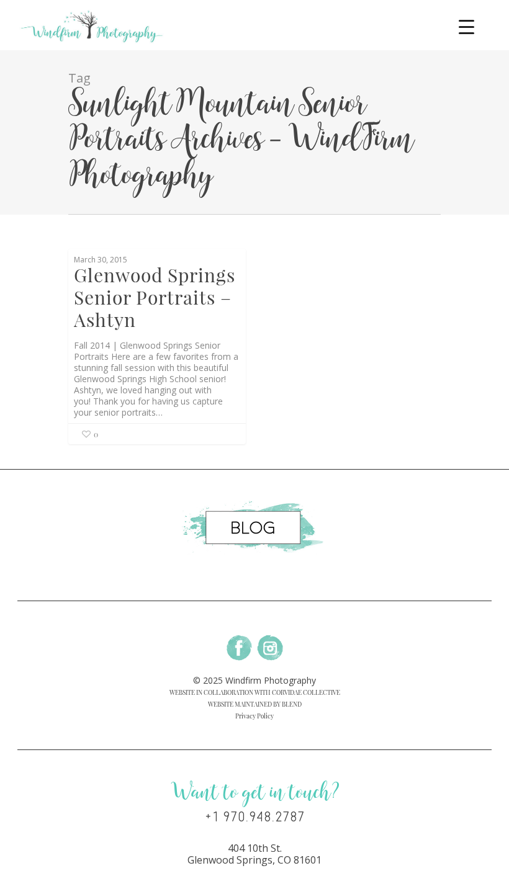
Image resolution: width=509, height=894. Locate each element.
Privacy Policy (254, 716)
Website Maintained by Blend (255, 704)
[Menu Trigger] (466, 26)
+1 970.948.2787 (255, 817)
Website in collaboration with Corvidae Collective (254, 692)
